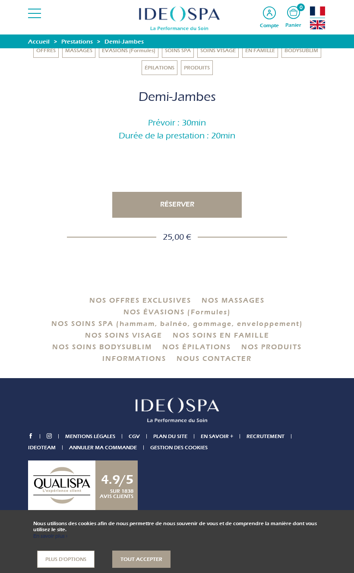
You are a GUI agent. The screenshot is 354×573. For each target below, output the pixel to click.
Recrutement (265, 436)
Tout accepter (141, 559)
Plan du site (170, 436)
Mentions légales (90, 436)
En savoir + (217, 436)
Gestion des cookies (179, 448)
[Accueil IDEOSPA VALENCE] (177, 17)
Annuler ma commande (103, 448)
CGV (134, 436)
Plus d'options (65, 559)
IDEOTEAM (42, 448)
